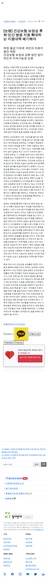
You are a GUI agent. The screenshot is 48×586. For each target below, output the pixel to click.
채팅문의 (6, 565)
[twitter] (4, 574)
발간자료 (28, 538)
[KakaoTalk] (35, 574)
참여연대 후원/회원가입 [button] (30, 359)
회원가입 (6, 558)
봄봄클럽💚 (11, 498)
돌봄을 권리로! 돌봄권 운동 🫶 (19, 493)
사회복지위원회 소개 (15, 483)
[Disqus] (24, 404)
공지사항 (6, 542)
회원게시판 (7, 562)
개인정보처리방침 (10, 545)
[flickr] (43, 574)
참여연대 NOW (17, 478)
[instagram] (20, 574)
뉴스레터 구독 (30, 558)
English (6, 549)
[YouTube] (27, 574)
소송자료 (28, 542)
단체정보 (27, 517)
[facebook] (12, 574)
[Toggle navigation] (43, 3)
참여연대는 (7, 538)
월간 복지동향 (12, 488)
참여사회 (28, 562)
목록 (43, 464)
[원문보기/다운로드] (16, 324)
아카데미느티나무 (32, 569)
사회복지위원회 (9, 21)
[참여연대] (12, 515)
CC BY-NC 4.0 (38, 530)
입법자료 (28, 545)
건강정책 (21, 21)
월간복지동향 (30, 565)
